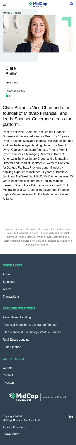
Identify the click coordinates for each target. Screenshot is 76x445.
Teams (17, 12)
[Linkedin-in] (71, 417)
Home (6, 12)
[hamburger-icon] (4, 4)
